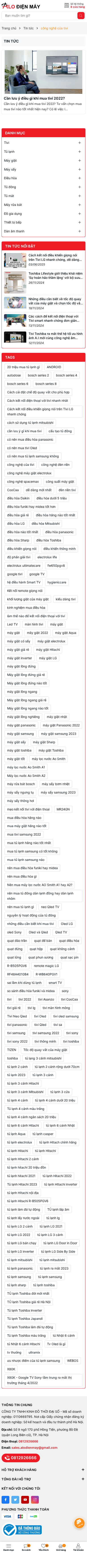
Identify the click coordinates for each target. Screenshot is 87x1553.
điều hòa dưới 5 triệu (52, 498)
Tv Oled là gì (56, 1344)
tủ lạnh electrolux (19, 1142)
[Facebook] (5, 1500)
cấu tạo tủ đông (60, 431)
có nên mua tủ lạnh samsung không (33, 456)
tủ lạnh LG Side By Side (58, 1251)
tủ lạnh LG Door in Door (60, 1243)
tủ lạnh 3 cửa (60, 1092)
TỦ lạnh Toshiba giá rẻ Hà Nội (28, 1302)
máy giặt (56, 624)
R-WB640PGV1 (47, 974)
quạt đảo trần (17, 940)
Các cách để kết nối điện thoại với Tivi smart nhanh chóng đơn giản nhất (53, 320)
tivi (9, 999)
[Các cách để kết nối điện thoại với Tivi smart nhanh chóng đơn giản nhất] (15, 320)
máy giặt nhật (57, 717)
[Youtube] (25, 1500)
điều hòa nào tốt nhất (22, 532)
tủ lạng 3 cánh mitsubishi (43, 1058)
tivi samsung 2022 (46, 1033)
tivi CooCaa (69, 999)
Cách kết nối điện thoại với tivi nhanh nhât (37, 400)
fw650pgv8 (56, 565)
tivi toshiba (71, 1041)
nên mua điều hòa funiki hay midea (32, 868)
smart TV (55, 982)
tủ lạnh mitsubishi (19, 1260)
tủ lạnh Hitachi (17, 1151)
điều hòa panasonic (59, 532)
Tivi (6, 143)
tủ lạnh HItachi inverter (60, 1184)
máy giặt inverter (19, 658)
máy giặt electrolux (51, 641)
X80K (11, 1369)
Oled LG (67, 924)
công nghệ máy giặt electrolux (29, 473)
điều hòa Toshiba (48, 540)
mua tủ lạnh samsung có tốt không (32, 851)
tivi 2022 (25, 999)
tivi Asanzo (46, 999)
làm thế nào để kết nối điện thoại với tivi (36, 616)
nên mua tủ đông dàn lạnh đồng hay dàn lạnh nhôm (40, 895)
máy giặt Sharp (44, 742)
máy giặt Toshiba (51, 750)
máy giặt (13, 633)
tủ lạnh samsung (50, 1277)
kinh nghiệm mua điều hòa (26, 607)
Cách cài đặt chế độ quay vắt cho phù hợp (38, 392)
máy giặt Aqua (65, 633)
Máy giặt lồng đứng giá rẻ (26, 675)
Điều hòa (10, 178)
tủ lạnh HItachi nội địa (23, 1193)
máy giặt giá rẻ (18, 649)
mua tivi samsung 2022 (24, 834)
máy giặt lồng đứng (21, 666)
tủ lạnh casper (43, 1134)
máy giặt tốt (16, 759)
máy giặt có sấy (18, 641)
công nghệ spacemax (23, 481)
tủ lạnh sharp (16, 1285)
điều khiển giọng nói (21, 548)
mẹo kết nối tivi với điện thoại (28, 809)
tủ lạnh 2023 (16, 1075)
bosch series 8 (46, 384)
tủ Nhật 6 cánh (64, 1335)
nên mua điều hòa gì (22, 876)
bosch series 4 (66, 375)
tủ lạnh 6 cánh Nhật (60, 1125)
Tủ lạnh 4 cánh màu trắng (25, 1109)
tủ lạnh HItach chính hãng (58, 1142)
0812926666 (28, 1441)
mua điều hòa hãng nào (24, 818)
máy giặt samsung (20, 733)
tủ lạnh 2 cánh (17, 1067)
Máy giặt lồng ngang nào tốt (27, 708)
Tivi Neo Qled (17, 1016)
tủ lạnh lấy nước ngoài (23, 1218)
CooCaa (13, 490)
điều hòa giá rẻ (18, 515)
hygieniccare (57, 582)
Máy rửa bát (13, 205)
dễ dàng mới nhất (39, 490)
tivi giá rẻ (14, 1008)
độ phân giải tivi (18, 557)
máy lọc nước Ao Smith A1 (26, 767)
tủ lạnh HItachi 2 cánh (23, 1159)
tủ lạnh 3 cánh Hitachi (23, 1083)
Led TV (12, 624)
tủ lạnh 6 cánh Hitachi (23, 1125)
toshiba (12, 1058)
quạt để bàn (43, 940)
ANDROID (54, 367)
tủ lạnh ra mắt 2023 (54, 1268)
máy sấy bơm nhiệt (56, 784)
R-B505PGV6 (17, 966)
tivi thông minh (45, 1041)
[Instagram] (35, 1500)
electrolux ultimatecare (23, 565)
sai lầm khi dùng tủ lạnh (24, 982)
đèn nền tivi (67, 490)
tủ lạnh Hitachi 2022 (57, 1176)
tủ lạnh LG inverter (20, 1251)
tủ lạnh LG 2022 (18, 1235)
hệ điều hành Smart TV (23, 582)
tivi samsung (16, 1033)
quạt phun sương (40, 957)
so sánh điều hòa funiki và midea (31, 991)
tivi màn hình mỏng (56, 1008)
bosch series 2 (38, 375)
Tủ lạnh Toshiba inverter (24, 1310)
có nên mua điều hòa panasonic (30, 439)
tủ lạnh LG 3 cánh (50, 1235)
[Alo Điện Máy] (22, 5)
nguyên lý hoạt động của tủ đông (31, 915)
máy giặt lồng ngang (22, 691)
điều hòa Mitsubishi (46, 523)
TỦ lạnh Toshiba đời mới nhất (28, 1293)
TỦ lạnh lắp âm (58, 1209)
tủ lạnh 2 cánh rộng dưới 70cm (57, 1067)
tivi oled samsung (66, 1016)
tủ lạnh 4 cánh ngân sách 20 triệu (31, 1117)
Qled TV (61, 932)
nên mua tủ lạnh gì (20, 907)
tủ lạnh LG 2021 (51, 1226)
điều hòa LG (16, 523)
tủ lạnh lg (53, 1218)
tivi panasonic (17, 1025)
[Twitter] (15, 1500)
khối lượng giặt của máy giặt (28, 599)
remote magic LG (46, 966)
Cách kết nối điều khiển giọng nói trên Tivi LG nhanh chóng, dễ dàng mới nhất (54, 259)
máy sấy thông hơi (20, 801)
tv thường (14, 1352)
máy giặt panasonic (21, 725)
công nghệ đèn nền (55, 464)
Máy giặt (10, 160)
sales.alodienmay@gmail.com (35, 1447)
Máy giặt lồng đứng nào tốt (27, 683)
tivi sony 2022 (17, 1041)
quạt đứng (15, 949)
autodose (14, 375)
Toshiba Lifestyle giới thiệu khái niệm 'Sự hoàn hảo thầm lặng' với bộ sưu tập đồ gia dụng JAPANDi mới (56, 277)
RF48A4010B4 (18, 974)
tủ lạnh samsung (19, 1277)
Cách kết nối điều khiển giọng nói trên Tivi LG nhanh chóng (40, 411)
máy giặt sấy (16, 742)
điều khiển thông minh (60, 548)
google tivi (14, 574)
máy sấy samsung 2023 (58, 792)
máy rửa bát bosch (21, 784)
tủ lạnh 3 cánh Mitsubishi (25, 1092)
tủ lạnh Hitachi (45, 1151)
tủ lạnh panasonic (20, 1268)
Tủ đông (10, 187)
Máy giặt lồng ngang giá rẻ (26, 700)
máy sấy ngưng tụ (20, 792)
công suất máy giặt (60, 481)
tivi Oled (40, 1016)
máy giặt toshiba (19, 750)
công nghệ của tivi (20, 464)
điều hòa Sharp (18, 540)
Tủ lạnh (9, 151)
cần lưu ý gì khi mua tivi (24, 431)
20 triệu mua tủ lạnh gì (23, 367)
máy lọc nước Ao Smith (48, 759)
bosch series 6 (17, 384)
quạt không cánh (62, 949)
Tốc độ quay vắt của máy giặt (45, 1050)
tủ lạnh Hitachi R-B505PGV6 (27, 1201)
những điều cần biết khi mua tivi (30, 924)
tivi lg (31, 1008)
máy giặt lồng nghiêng (23, 717)
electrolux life (47, 557)
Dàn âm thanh (14, 231)
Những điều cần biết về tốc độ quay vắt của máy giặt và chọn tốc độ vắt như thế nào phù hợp (55, 303)
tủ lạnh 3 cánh (43, 1075)
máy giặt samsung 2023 (58, 733)
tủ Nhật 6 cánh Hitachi (23, 1344)
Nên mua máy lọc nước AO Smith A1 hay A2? (39, 885)
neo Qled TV (50, 907)
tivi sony (72, 1033)
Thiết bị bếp (13, 222)
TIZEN (11, 1050)
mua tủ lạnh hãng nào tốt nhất (29, 843)
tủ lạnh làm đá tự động (23, 1209)
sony (65, 991)
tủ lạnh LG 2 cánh (20, 1226)
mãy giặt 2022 (37, 633)
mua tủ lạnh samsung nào (25, 860)
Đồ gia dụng (13, 213)
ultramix (34, 1352)
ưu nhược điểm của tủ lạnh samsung (33, 1360)
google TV (36, 574)
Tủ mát (9, 196)
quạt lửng (14, 957)
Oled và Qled (38, 932)
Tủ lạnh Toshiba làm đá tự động (30, 1327)
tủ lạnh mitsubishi (52, 1260)
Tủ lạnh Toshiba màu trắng (26, 1335)
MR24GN (63, 809)
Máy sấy (10, 169)
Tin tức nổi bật (20, 246)
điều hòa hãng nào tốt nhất (55, 515)
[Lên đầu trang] (80, 1511)
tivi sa (58, 1025)
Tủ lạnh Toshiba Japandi (25, 1318)
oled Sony (14, 932)
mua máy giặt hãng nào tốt (26, 826)
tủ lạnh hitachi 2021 (21, 1176)
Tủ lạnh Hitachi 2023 (22, 1184)
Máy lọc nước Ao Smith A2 (26, 776)
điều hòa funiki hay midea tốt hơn (31, 506)
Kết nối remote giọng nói (24, 591)
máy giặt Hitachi (48, 649)
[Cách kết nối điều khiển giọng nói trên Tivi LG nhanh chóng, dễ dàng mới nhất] (15, 260)
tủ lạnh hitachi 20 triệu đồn (26, 1167)
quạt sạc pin (69, 957)
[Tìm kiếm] (81, 15)
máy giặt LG (48, 658)
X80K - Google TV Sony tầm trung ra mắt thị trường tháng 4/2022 (39, 1380)
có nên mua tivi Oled (22, 448)
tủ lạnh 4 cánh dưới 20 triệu (55, 1100)
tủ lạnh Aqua (16, 1134)
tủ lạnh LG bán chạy (21, 1243)
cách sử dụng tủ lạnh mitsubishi (30, 422)
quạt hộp (36, 949)
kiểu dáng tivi (65, 599)
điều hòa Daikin (18, 498)
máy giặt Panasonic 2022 (61, 725)
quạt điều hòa (69, 940)
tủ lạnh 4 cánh (17, 1100)
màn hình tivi (34, 624)
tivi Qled (40, 1025)
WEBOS (72, 1360)
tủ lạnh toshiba (44, 1285)
